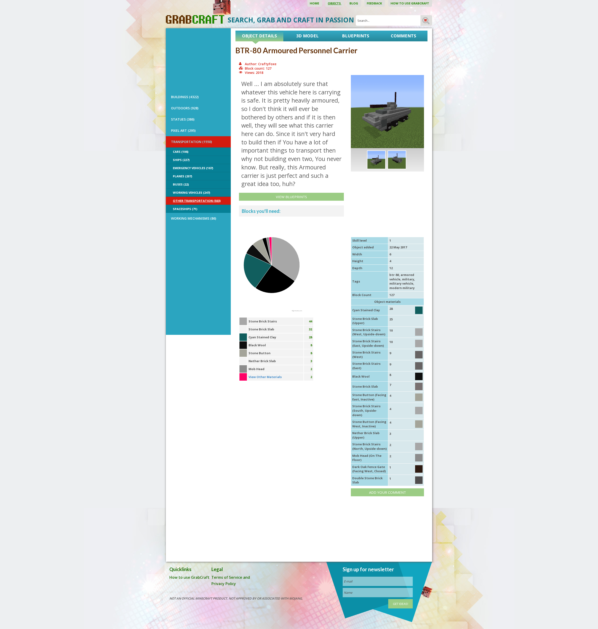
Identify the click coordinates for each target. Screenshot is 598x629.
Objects (335, 3)
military (408, 279)
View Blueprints (291, 196)
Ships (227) (181, 160)
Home (315, 3)
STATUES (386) (182, 119)
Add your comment (387, 492)
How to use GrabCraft (410, 3)
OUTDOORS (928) (184, 108)
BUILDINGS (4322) (185, 97)
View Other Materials (265, 377)
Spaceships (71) (185, 209)
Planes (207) (182, 176)
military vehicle (401, 283)
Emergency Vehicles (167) (193, 168)
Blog (354, 3)
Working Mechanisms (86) (193, 218)
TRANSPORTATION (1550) (191, 141)
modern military (402, 288)
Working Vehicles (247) (191, 192)
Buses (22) (181, 184)
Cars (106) (180, 152)
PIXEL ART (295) (183, 130)
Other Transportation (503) (197, 201)
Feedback (375, 3)
